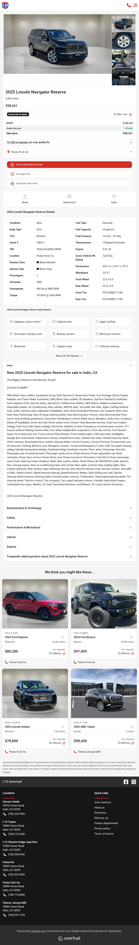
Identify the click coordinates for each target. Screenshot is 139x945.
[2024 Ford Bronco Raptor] (104, 603)
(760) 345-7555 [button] (16, 813)
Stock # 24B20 (81, 633)
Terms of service (103, 833)
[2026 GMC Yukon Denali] (104, 693)
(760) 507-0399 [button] (16, 874)
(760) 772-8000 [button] (16, 894)
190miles (59, 731)
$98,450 (80, 741)
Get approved (23, 174)
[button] (128, 5)
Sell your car (101, 817)
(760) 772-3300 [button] (16, 834)
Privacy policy (102, 828)
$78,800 (11, 741)
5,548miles (127, 641)
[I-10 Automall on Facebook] (124, 782)
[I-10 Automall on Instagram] (132, 782)
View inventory (102, 802)
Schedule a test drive (26, 183)
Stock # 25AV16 (12, 722)
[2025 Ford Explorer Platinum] (35, 603)
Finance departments (106, 823)
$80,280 (11, 651)
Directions (100, 812)
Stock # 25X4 (11, 633)
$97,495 (80, 651)
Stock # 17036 (81, 722)
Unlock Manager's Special (29, 164)
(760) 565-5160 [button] (16, 854)
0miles (130, 731)
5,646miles (58, 641)
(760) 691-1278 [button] (16, 915)
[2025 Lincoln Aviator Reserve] (35, 693)
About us (99, 807)
